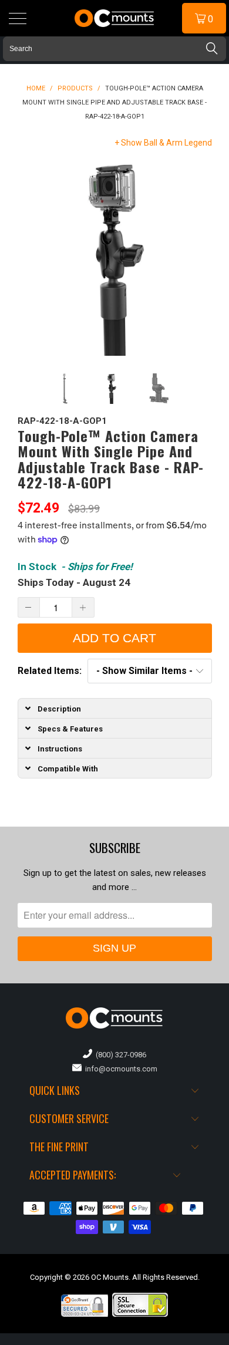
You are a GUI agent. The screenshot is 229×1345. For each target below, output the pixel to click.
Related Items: (50, 670)
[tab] (115, 708)
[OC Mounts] (115, 18)
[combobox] (114, 48)
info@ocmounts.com (119, 1068)
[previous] (29, 258)
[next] (201, 258)
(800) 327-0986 (119, 1054)
